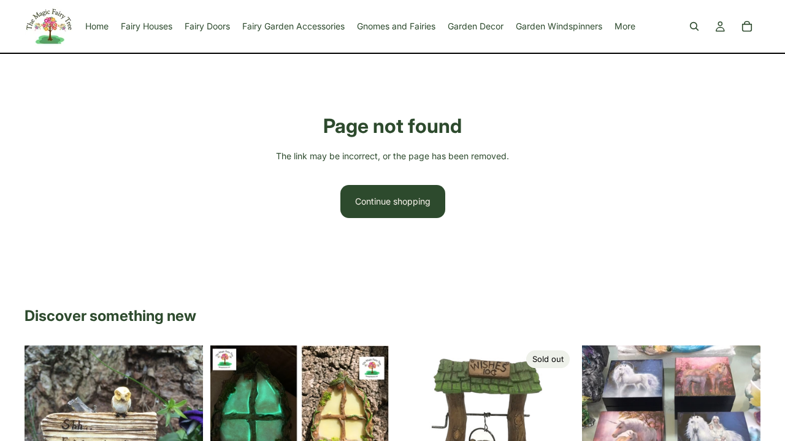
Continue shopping (393, 201)
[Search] (694, 26)
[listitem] (624, 26)
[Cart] (746, 26)
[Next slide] (370, 404)
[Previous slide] (228, 404)
